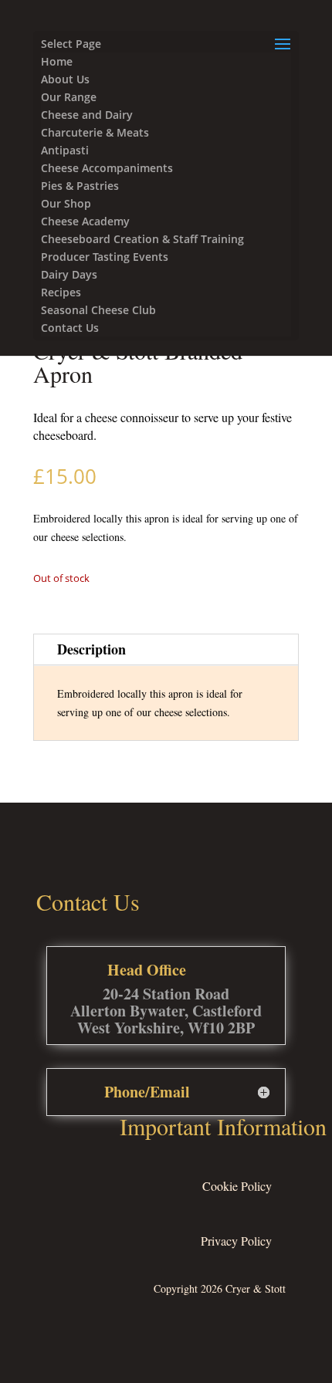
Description (91, 649)
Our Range (69, 97)
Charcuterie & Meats (95, 132)
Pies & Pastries (80, 185)
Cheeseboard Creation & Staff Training (142, 239)
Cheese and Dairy (87, 114)
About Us (65, 79)
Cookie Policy (237, 1186)
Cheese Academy (85, 221)
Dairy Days (69, 274)
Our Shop (66, 203)
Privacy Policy (236, 1241)
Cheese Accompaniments (107, 168)
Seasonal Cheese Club (98, 310)
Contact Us (70, 327)
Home (57, 61)
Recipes (61, 292)
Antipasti (65, 150)
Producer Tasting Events (104, 256)
